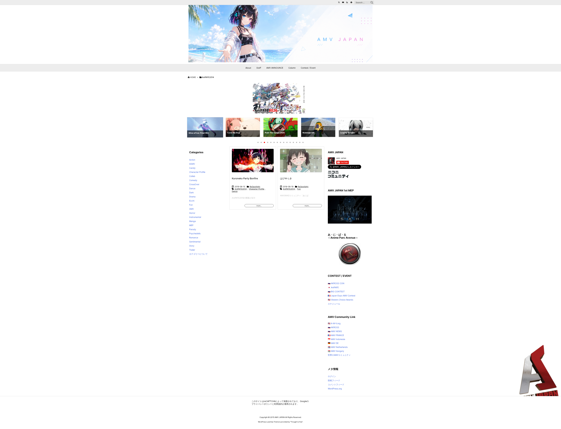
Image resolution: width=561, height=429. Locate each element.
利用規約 (278, 404)
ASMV (192, 164)
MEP (191, 225)
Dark (191, 192)
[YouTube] (343, 2)
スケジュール (334, 304)
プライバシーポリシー (262, 404)
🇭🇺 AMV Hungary (336, 351)
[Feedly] (351, 2)
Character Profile (256, 189)
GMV (191, 209)
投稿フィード (334, 380)
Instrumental (195, 217)
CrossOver (194, 184)
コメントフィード (336, 384)
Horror (192, 213)
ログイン (332, 376)
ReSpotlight (255, 186)
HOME (193, 77)
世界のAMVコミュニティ (339, 355)
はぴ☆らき (286, 178)
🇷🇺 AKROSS (333, 327)
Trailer (192, 250)
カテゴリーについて (198, 254)
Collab (192, 176)
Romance (193, 237)
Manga (192, 221)
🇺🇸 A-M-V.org (334, 323)
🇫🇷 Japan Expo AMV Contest (341, 295)
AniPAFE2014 (241, 189)
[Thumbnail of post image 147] (301, 162)
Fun (299, 189)
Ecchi (191, 200)
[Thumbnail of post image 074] (253, 162)
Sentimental (194, 241)
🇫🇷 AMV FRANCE (336, 335)
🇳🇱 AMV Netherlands (338, 347)
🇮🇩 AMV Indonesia (336, 339)
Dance (235, 191)
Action (192, 159)
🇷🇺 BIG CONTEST (336, 291)
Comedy (193, 180)
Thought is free (296, 422)
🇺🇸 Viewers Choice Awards (340, 299)
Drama (192, 196)
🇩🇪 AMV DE (333, 343)
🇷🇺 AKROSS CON (336, 283)
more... (259, 206)
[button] (191, 127)
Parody (192, 229)
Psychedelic (195, 233)
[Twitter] (339, 2)
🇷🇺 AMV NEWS (335, 331)
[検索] (372, 2)
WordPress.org (335, 388)
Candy (192, 168)
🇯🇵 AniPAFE (333, 287)
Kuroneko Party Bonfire (245, 178)
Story (191, 245)
